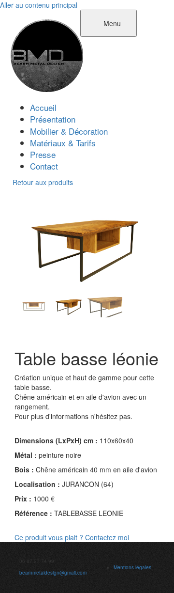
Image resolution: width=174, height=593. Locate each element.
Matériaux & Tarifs (63, 143)
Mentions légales (132, 567)
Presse (43, 154)
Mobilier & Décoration (69, 131)
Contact (44, 166)
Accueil (43, 107)
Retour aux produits (43, 182)
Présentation (52, 119)
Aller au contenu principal (38, 5)
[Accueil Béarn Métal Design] (47, 55)
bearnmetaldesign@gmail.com (53, 572)
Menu (111, 23)
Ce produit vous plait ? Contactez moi (71, 537)
